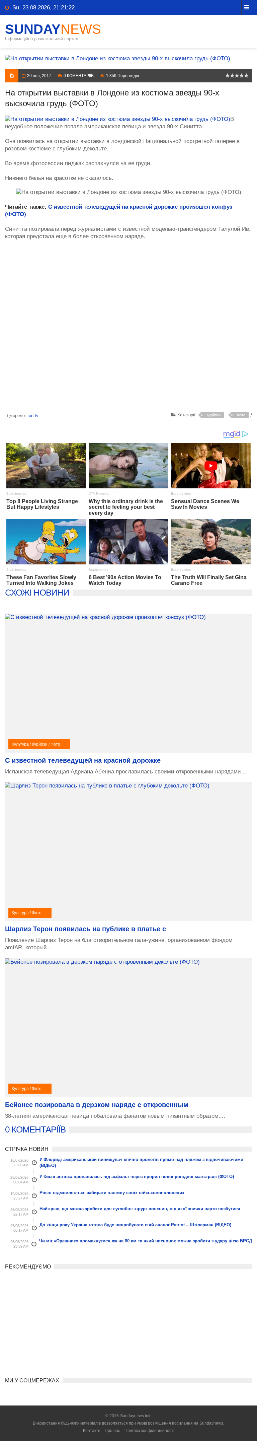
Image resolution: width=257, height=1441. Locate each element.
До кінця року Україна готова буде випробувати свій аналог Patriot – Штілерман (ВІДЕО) (135, 1224)
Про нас (112, 1430)
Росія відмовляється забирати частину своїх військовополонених (111, 1192)
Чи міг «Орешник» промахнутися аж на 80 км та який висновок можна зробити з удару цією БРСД (145, 1240)
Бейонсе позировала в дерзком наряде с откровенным (96, 1104)
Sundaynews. (211, 1423)
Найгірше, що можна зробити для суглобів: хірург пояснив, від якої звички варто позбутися (139, 1208)
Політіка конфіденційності (149, 1430)
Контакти (91, 1430)
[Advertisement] (128, 327)
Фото (241, 415)
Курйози (214, 415)
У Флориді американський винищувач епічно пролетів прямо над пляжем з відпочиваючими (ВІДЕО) (141, 1162)
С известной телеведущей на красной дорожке (83, 760)
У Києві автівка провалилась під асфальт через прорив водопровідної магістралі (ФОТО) (136, 1176)
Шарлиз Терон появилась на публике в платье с (85, 929)
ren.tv (32, 415)
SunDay (53, 29)
